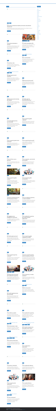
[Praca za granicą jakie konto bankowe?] (13, 134)
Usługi (28, 324)
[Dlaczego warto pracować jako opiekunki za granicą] (13, 268)
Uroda (38, 35)
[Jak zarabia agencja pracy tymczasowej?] (13, 287)
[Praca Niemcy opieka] (13, 307)
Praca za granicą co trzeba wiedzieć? (28, 275)
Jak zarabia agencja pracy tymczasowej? (12, 294)
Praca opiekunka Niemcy (27, 365)
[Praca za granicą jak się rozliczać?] (13, 248)
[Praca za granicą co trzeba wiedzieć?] (28, 268)
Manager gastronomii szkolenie (11, 76)
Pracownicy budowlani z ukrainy (12, 44)
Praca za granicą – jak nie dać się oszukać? (28, 160)
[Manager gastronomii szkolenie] (13, 71)
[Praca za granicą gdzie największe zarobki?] (28, 230)
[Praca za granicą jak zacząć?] (28, 134)
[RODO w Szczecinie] (28, 284)
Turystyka (38, 32)
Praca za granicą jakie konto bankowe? (13, 141)
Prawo (25, 285)
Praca (8, 60)
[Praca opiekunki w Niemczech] (28, 340)
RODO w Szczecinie (26, 288)
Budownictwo (38, 10)
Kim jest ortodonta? (11, 397)
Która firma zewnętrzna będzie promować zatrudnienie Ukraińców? (19, 26)
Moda (37, 17)
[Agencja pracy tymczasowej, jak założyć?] (13, 93)
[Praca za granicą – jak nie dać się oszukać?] (28, 153)
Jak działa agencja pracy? (12, 236)
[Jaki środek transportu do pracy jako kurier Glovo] (28, 323)
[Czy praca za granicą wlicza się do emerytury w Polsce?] (28, 248)
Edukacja (8, 72)
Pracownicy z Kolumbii (12, 365)
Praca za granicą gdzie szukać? (12, 178)
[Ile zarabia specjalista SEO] (28, 37)
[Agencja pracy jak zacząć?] (28, 74)
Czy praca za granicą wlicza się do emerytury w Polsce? (28, 255)
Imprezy (38, 15)
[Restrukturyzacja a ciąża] (13, 322)
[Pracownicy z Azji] (13, 57)
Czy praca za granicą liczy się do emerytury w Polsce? (13, 198)
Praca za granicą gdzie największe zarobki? (27, 236)
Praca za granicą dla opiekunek (11, 383)
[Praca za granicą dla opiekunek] (13, 377)
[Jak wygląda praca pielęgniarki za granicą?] (13, 210)
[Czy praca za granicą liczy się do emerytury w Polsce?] (13, 191)
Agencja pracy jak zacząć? (27, 80)
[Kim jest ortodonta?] (13, 393)
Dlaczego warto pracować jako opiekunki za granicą (12, 275)
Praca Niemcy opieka (11, 312)
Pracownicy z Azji (10, 63)
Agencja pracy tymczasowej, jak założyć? (13, 99)
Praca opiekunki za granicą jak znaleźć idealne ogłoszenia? (28, 217)
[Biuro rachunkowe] (28, 54)
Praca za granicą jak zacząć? (28, 140)
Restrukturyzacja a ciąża (12, 326)
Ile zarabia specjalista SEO (27, 43)
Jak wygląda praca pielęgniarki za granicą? (12, 217)
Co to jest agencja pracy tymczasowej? (12, 121)
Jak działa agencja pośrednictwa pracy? (26, 99)
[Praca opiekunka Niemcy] (28, 359)
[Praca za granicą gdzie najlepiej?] (28, 112)
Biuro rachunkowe (26, 57)
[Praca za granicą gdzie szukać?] (13, 172)
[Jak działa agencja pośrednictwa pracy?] (28, 93)
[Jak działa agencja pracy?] (13, 230)
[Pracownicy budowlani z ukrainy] (13, 37)
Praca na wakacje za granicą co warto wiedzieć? (28, 198)
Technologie (38, 30)
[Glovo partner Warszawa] (13, 337)
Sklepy (38, 27)
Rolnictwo (38, 26)
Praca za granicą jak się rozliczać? (12, 255)
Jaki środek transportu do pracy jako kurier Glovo (27, 327)
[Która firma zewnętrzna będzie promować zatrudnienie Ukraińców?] (21, 16)
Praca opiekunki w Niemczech (26, 346)
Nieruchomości (39, 20)
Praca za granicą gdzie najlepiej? (27, 119)
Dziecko (38, 11)
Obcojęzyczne (38, 21)
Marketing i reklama (39, 16)
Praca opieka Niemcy (26, 383)
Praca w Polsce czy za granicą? (11, 160)
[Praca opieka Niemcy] (28, 377)
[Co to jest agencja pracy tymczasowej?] (13, 113)
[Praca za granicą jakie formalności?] (28, 172)
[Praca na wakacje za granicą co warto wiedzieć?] (28, 191)
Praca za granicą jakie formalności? (27, 178)
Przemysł (38, 25)
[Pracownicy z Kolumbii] (13, 359)
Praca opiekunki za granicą (28, 312)
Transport (26, 324)
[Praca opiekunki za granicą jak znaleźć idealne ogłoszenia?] (28, 210)
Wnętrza (38, 37)
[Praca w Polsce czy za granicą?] (13, 153)
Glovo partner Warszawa (12, 340)
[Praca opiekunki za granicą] (28, 307)
